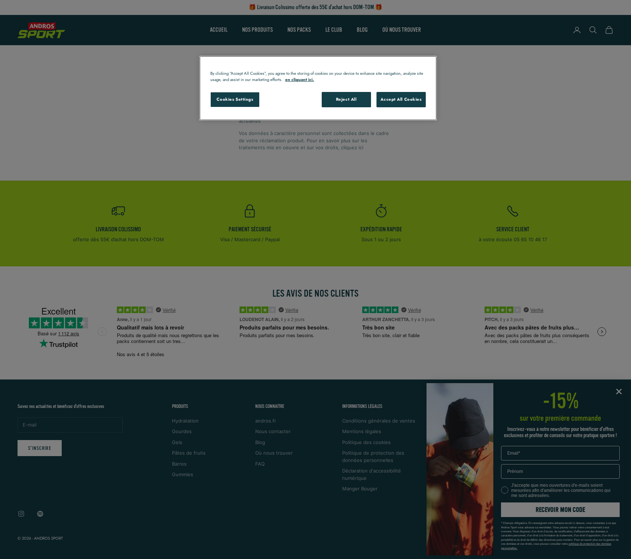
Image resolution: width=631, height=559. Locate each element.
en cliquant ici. (299, 79)
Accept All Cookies (400, 99)
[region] (318, 88)
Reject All (346, 99)
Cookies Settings (235, 99)
